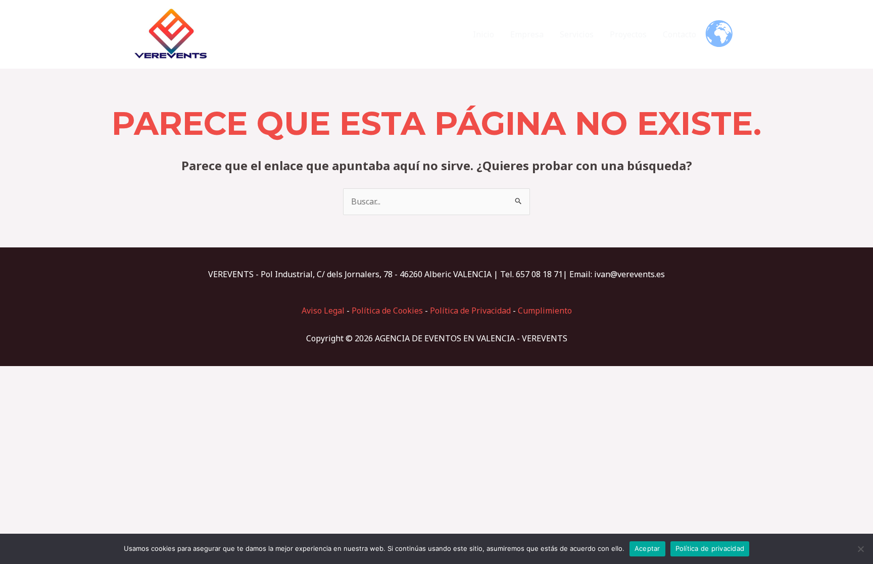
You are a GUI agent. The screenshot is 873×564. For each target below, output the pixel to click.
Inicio (483, 34)
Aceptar (647, 548)
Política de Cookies (387, 310)
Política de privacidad (710, 548)
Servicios (577, 34)
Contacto (679, 34)
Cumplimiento (545, 310)
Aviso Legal (323, 310)
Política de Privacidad (470, 310)
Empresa (527, 34)
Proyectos (628, 34)
